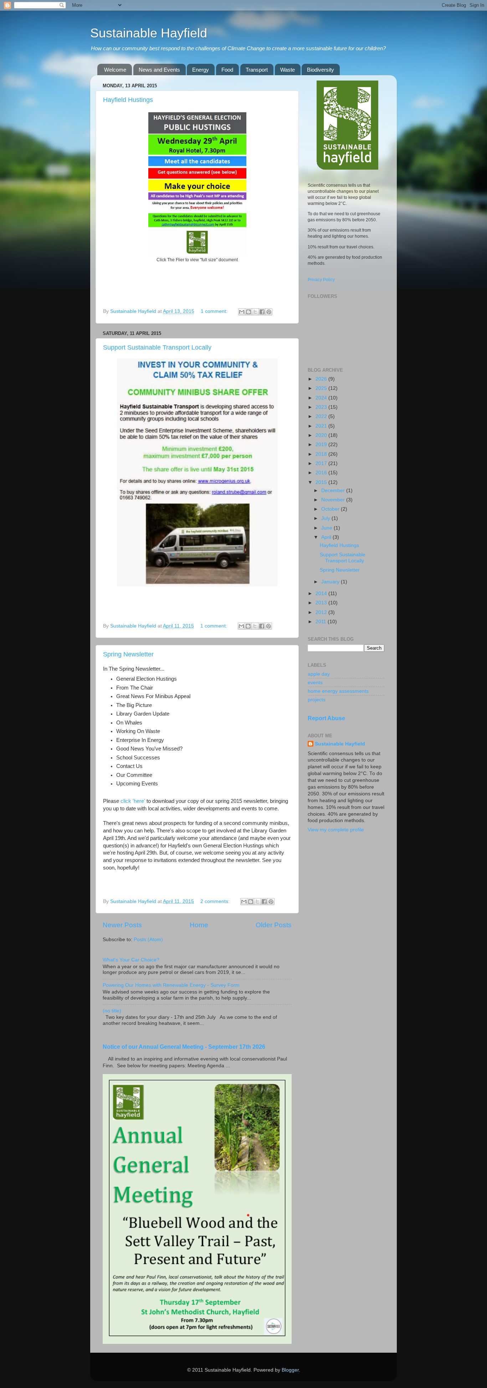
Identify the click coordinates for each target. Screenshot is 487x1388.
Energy (200, 70)
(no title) (112, 1010)
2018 (322, 454)
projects (316, 699)
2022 (322, 416)
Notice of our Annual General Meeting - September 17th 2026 (184, 1047)
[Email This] (241, 311)
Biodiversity (320, 70)
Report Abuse (326, 718)
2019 (322, 444)
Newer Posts (122, 925)
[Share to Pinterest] (268, 311)
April (327, 537)
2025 (322, 388)
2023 (322, 407)
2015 (322, 482)
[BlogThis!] (248, 311)
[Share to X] (255, 311)
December (333, 490)
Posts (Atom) (148, 939)
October (331, 509)
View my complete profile (336, 829)
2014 (322, 593)
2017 (322, 463)
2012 (322, 612)
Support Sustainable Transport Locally (157, 347)
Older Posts (274, 925)
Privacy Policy (321, 279)
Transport (257, 70)
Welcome (115, 70)
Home (199, 925)
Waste (287, 70)
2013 (322, 602)
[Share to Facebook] (262, 311)
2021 (322, 426)
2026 (322, 379)
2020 (322, 435)
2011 (322, 621)
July (326, 518)
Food (227, 70)
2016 (322, 472)
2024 (322, 398)
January (331, 581)
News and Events (159, 70)
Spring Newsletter (128, 654)
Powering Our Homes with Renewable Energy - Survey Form (171, 985)
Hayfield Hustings (128, 99)
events (315, 682)
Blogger (290, 1370)
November (333, 499)
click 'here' (133, 801)
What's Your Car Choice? (131, 960)
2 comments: (215, 901)
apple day (319, 674)
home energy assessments (338, 691)
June (327, 528)
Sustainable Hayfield (148, 33)
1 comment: (215, 311)
